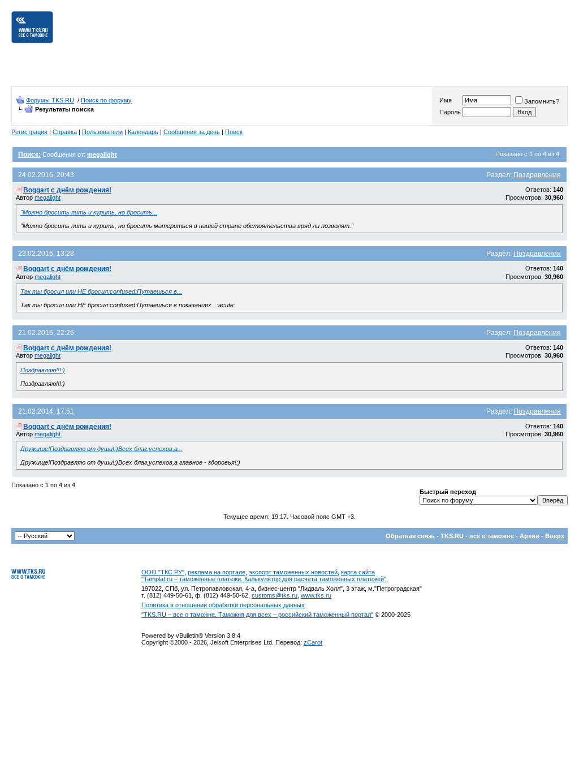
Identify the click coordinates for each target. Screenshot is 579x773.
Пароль (450, 112)
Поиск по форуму (106, 100)
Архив (529, 535)
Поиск (234, 131)
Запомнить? (541, 101)
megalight (47, 197)
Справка (65, 131)
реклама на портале (216, 572)
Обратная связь (410, 535)
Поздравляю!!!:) (42, 370)
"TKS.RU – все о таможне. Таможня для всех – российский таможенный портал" (257, 614)
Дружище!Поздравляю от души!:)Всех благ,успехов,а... (101, 448)
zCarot (313, 642)
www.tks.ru (316, 595)
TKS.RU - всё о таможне (477, 535)
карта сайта (358, 572)
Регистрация (29, 131)
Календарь (143, 131)
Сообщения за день (191, 131)
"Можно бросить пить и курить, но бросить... (88, 212)
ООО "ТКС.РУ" (162, 572)
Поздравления (537, 175)
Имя (445, 100)
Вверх (554, 535)
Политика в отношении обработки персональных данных (223, 605)
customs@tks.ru (274, 595)
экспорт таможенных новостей (293, 572)
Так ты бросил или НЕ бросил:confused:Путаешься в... (101, 291)
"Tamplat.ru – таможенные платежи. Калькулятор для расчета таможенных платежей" (263, 579)
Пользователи (102, 131)
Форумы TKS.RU (50, 100)
